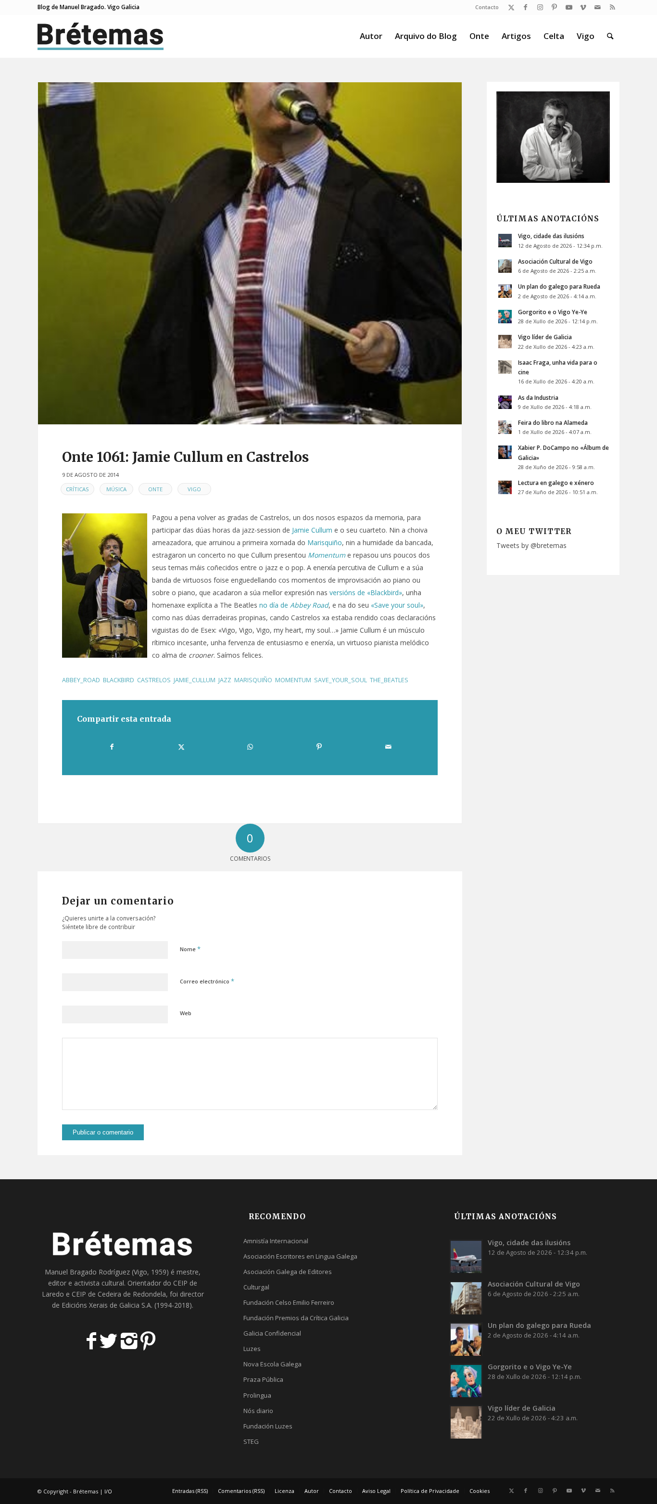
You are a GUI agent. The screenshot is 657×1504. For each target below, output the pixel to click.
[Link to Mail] (598, 7)
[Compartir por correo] (388, 747)
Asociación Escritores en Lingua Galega (300, 1256)
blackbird (118, 680)
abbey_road (81, 680)
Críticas (77, 489)
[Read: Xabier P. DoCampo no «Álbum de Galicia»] (505, 452)
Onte (155, 489)
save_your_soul (340, 680)
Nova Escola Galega (272, 1364)
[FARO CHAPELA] (250, 253)
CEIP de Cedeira (96, 1294)
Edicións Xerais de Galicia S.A (106, 1305)
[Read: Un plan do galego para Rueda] (505, 291)
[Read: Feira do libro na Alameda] (505, 427)
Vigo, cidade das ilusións (551, 236)
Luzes (252, 1348)
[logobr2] (101, 36)
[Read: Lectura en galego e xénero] (505, 487)
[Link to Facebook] (525, 7)
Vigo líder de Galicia (545, 337)
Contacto (487, 7)
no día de (293, 605)
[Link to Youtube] (569, 7)
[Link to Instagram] (540, 7)
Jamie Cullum (312, 530)
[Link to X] (511, 7)
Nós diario (258, 1410)
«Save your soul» (397, 605)
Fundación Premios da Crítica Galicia (296, 1317)
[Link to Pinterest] (554, 7)
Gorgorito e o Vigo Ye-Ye (552, 312)
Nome (190, 948)
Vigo (194, 489)
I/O (108, 1491)
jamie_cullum (194, 680)
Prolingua (257, 1395)
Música (116, 489)
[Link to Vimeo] (583, 7)
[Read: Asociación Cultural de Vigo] (505, 266)
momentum (293, 680)
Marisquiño (324, 542)
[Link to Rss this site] (612, 7)
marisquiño (253, 680)
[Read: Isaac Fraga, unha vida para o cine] (505, 367)
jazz (224, 680)
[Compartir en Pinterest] (319, 747)
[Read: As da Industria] (505, 402)
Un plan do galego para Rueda (559, 286)
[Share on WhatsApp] (250, 747)
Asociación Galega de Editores (287, 1271)
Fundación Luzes (267, 1426)
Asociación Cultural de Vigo (555, 261)
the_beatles (389, 680)
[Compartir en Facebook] (111, 747)
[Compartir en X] (181, 747)
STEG (251, 1441)
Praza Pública (263, 1379)
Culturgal (256, 1287)
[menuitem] (484, 7)
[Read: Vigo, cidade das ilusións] (505, 240)
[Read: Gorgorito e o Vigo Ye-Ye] (505, 316)
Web (185, 1013)
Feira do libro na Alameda (553, 422)
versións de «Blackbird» (365, 592)
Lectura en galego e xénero (556, 482)
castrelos (154, 680)
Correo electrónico (207, 981)
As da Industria (538, 397)
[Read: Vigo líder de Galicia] (505, 341)
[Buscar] (610, 36)
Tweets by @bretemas (531, 545)
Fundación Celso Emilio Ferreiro (288, 1302)
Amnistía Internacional (275, 1240)
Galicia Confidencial (272, 1333)
